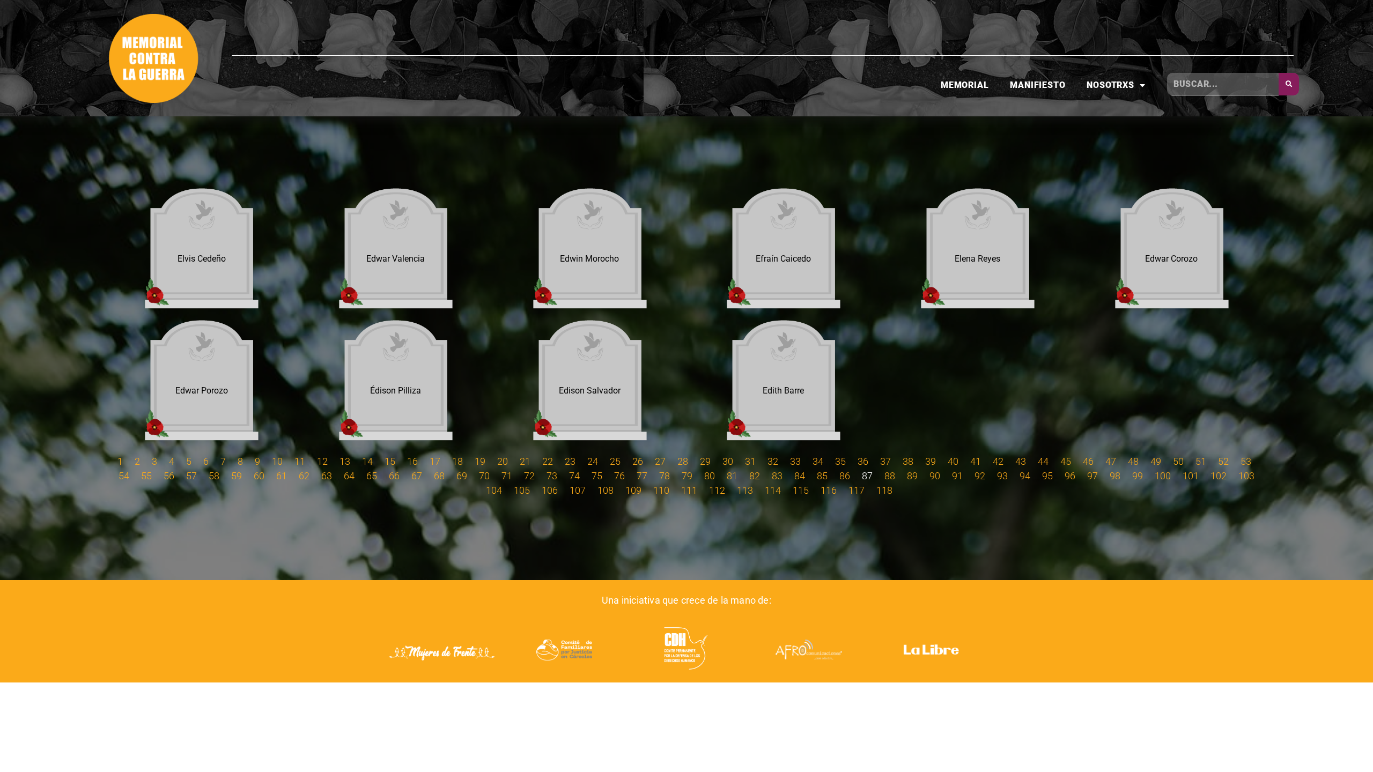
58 (214, 475)
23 (570, 461)
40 (953, 461)
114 (773, 490)
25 (615, 461)
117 (856, 490)
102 (1218, 475)
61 (281, 475)
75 (597, 475)
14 (367, 461)
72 (529, 475)
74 (574, 475)
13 (344, 461)
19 (480, 461)
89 (912, 475)
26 (637, 461)
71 (506, 475)
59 (236, 475)
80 (709, 475)
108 (605, 490)
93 (1002, 475)
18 (457, 461)
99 (1137, 475)
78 (664, 475)
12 (322, 461)
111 (689, 490)
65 (371, 475)
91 (957, 475)
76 (619, 475)
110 (661, 490)
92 (980, 475)
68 (439, 475)
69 (461, 475)
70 (484, 475)
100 (1163, 475)
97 (1092, 475)
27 (660, 461)
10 (277, 461)
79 (687, 475)
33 (795, 461)
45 (1065, 461)
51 (1200, 461)
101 (1191, 475)
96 (1070, 475)
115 (801, 490)
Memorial (964, 85)
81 (732, 475)
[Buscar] (1289, 84)
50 (1178, 461)
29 (705, 461)
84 (799, 475)
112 (717, 490)
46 (1088, 461)
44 (1043, 461)
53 (1246, 461)
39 (930, 461)
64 (349, 475)
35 (840, 461)
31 (750, 461)
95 (1047, 475)
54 (124, 475)
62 (304, 475)
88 (889, 475)
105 (522, 490)
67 (416, 475)
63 (326, 475)
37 (885, 461)
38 (908, 461)
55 (146, 475)
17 (435, 461)
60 (259, 475)
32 (772, 461)
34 (818, 461)
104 (494, 490)
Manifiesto (1037, 85)
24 (592, 461)
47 (1110, 461)
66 (394, 475)
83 (777, 475)
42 (998, 461)
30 (727, 461)
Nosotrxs (1110, 85)
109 (633, 490)
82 (754, 475)
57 (191, 475)
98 (1115, 475)
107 (578, 490)
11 (299, 461)
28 (682, 461)
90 (934, 475)
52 (1223, 461)
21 (525, 461)
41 (975, 461)
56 (169, 475)
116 (829, 490)
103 (1246, 475)
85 (822, 475)
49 (1155, 461)
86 (844, 475)
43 (1020, 461)
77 (642, 475)
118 (884, 490)
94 (1025, 475)
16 (412, 461)
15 (390, 461)
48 (1133, 461)
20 (502, 461)
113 (745, 490)
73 (552, 475)
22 (547, 461)
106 (550, 490)
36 (863, 461)
